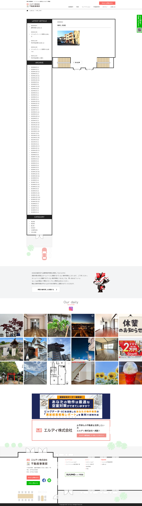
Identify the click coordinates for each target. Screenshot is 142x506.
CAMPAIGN (34, 230)
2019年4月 (34, 188)
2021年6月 (34, 135)
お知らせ (113, 6)
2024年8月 (34, 84)
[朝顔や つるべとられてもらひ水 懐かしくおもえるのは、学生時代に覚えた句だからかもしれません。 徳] (11, 349)
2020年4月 (34, 163)
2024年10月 (34, 80)
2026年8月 (34, 67)
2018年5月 (34, 212)
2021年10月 (34, 127)
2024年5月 (34, 90)
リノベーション (86, 6)
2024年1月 (34, 99)
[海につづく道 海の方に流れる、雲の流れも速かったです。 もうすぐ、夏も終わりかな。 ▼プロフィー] (35, 373)
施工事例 (88, 466)
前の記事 (77, 62)
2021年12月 (34, 122)
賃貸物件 (70, 6)
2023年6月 (34, 112)
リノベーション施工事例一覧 (73, 464)
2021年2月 (34, 144)
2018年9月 (34, 203)
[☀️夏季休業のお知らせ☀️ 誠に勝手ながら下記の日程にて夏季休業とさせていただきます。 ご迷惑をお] (106, 373)
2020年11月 (34, 148)
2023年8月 (34, 107)
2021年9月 (34, 129)
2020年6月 (34, 159)
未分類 (33, 221)
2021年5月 (34, 137)
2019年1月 (34, 195)
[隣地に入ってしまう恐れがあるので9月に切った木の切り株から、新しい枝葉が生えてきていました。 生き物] (59, 325)
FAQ (87, 468)
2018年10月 (34, 201)
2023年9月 (34, 105)
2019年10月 (34, 176)
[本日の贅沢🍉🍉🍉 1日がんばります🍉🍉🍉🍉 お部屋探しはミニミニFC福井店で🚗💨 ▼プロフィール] (130, 373)
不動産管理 (96, 6)
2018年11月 (34, 199)
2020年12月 (34, 146)
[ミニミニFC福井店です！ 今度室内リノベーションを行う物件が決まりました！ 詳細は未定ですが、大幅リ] (59, 373)
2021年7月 (34, 133)
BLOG (32, 225)
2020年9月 (34, 152)
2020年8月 (34, 154)
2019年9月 (34, 178)
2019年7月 (34, 182)
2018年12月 (34, 197)
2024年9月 (34, 82)
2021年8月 (34, 131)
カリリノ (105, 6)
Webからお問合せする (107, 3)
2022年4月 (34, 120)
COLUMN (33, 232)
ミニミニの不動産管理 (107, 462)
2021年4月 (34, 139)
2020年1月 (34, 169)
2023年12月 (34, 101)
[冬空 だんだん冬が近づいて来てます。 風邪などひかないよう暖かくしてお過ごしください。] (11, 325)
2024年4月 (34, 93)
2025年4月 (34, 73)
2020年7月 (34, 156)
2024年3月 (34, 95)
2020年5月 (34, 161)
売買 (77, 6)
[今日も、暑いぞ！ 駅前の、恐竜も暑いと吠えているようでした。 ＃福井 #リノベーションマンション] (59, 349)
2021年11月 (34, 124)
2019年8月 (34, 180)
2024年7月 (34, 86)
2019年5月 (34, 186)
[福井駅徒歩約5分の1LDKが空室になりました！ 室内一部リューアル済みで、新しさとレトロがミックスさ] (106, 349)
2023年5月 (34, 114)
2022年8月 (34, 118)
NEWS (33, 223)
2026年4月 (34, 69)
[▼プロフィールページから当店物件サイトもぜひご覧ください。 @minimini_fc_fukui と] (11, 373)
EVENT (33, 228)
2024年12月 (34, 75)
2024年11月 (34, 78)
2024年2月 (34, 97)
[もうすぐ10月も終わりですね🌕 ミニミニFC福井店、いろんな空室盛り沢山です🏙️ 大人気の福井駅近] (106, 325)
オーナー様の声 (90, 464)
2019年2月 (34, 193)
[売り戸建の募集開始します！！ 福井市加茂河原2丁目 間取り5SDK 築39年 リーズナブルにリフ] (35, 349)
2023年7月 (34, 110)
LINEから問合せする (33, 483)
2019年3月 (34, 191)
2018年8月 (34, 205)
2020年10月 (34, 150)
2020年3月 (34, 165)
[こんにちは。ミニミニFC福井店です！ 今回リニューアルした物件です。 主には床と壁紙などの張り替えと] (82, 373)
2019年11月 (34, 173)
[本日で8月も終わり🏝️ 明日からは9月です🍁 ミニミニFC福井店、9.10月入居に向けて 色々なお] (130, 349)
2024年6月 (34, 88)
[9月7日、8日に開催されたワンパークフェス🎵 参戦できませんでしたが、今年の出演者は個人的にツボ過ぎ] (82, 349)
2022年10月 (34, 116)
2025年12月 (34, 71)
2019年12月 (34, 171)
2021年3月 (34, 142)
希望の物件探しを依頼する (46, 289)
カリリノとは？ (90, 462)
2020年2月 (34, 167)
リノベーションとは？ (71, 462)
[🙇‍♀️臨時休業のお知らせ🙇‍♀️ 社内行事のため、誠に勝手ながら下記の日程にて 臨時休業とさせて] (130, 325)
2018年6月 (34, 210)
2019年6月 (34, 184)
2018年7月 (34, 208)
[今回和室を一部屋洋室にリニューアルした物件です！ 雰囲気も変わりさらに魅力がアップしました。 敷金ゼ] (35, 325)
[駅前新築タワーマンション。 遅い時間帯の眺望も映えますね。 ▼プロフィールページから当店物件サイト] (82, 325)
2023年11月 (34, 103)
